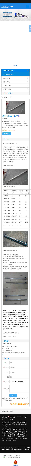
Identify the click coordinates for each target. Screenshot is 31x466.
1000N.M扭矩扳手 (9, 70)
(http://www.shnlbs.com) (18, 448)
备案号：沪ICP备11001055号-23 (12, 455)
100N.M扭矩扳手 (7, 85)
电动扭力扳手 (9, 449)
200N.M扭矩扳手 (7, 89)
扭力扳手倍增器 (18, 449)
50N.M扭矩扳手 (7, 82)
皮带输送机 (10, 411)
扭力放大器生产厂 (15, 332)
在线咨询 (6, 134)
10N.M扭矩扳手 (7, 78)
